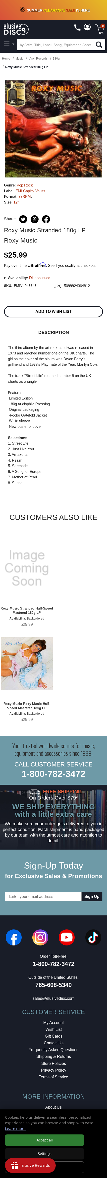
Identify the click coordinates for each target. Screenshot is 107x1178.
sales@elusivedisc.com (53, 998)
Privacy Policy (53, 1070)
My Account (53, 1023)
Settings (45, 1153)
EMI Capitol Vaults (30, 191)
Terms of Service (53, 1077)
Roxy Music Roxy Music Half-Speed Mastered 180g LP (26, 706)
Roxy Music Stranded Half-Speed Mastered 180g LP (26, 611)
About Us (53, 1107)
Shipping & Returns (53, 1056)
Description (53, 332)
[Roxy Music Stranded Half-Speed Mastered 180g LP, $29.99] (27, 568)
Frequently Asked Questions (53, 1050)
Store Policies (53, 1063)
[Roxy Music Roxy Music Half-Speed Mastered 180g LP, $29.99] (27, 663)
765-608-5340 (53, 984)
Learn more (15, 1128)
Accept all (45, 1140)
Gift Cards (53, 1036)
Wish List (54, 1029)
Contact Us (53, 1043)
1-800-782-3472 (53, 774)
